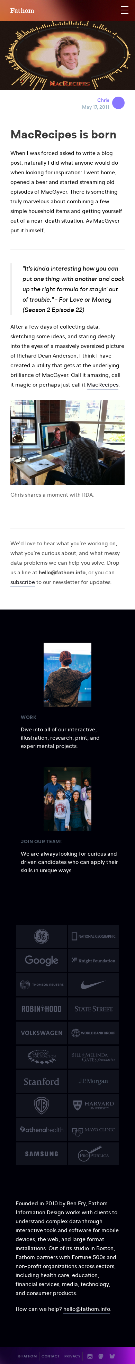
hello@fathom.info (86, 1309)
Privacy (72, 1356)
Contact (51, 1356)
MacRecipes (102, 384)
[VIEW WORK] (42, 936)
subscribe (22, 582)
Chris (103, 100)
